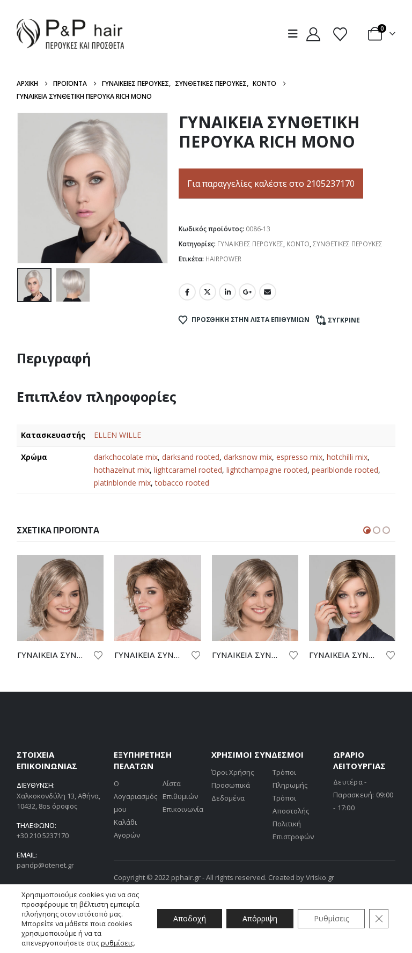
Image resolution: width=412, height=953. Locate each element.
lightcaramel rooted (188, 470)
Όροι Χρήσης (232, 772)
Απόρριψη (259, 918)
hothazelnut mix (122, 470)
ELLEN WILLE (117, 435)
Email (267, 291)
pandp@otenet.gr (45, 865)
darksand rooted (190, 457)
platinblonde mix (122, 483)
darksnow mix (248, 457)
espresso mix (299, 457)
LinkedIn (227, 291)
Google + (247, 291)
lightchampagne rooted (266, 470)
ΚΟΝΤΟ (298, 243)
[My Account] (313, 33)
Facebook (187, 291)
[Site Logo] (70, 34)
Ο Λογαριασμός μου (135, 796)
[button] (295, 34)
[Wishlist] (340, 33)
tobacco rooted (182, 483)
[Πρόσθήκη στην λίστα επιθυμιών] (98, 654)
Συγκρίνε (344, 320)
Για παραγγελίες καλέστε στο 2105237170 (271, 183)
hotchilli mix (347, 457)
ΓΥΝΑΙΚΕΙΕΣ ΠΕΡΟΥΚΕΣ (250, 243)
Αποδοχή (189, 918)
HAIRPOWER (223, 258)
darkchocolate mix (126, 457)
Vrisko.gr (320, 877)
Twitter (207, 291)
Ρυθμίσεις (331, 918)
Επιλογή (85, 572)
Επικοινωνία (183, 809)
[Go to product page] (60, 598)
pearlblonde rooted (345, 470)
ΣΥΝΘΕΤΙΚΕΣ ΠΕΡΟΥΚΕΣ (347, 243)
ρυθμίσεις (117, 943)
